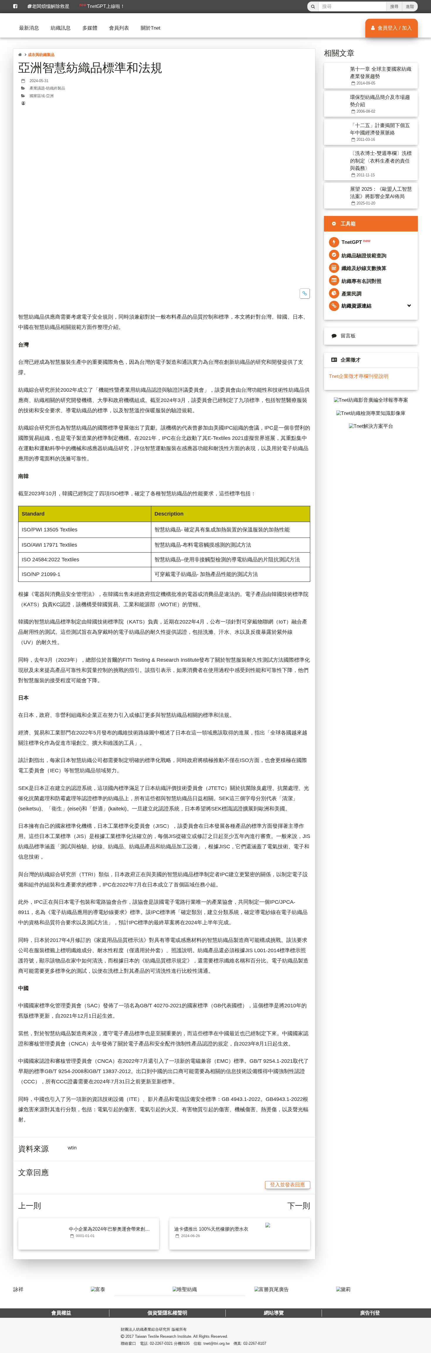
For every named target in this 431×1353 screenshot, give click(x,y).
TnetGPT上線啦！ (102, 6)
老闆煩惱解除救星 (50, 6)
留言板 (348, 336)
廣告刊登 (370, 1313)
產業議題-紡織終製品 (47, 88)
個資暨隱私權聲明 (167, 1313)
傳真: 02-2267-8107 (249, 1343)
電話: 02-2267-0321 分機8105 (165, 1343)
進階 (410, 6)
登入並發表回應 (287, 1185)
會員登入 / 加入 (394, 28)
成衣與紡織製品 (41, 55)
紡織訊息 (61, 28)
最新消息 (29, 28)
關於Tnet (150, 28)
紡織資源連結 (356, 306)
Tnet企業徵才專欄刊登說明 (358, 376)
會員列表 (119, 28)
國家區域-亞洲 (42, 96)
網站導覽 (274, 1313)
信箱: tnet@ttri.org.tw (212, 1343)
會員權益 (61, 1313)
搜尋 (394, 6)
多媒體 (89, 28)
